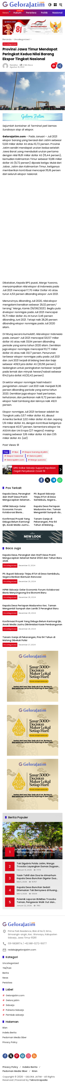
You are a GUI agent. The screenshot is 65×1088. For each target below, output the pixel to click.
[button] (50, 5)
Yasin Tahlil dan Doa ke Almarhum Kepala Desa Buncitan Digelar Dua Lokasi (36, 877)
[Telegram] (53, 480)
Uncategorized (10, 44)
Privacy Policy (10, 1042)
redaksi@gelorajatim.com (22, 949)
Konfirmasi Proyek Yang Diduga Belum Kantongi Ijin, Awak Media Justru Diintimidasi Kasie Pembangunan (16, 522)
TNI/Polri (7, 968)
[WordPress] (22, 1055)
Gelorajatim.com (15, 459)
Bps (16, 452)
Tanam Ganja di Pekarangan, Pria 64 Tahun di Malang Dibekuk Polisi (45, 522)
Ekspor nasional (15, 455)
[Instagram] (28, 1055)
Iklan (5, 1027)
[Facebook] (41, 480)
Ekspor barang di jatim (36, 452)
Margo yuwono (38, 459)
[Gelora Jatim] (24, 4)
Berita (6, 972)
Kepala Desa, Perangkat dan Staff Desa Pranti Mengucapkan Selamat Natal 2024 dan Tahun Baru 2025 (16, 497)
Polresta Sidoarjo (15, 1010)
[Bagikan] (59, 66)
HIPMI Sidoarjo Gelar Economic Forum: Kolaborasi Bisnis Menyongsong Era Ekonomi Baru (14, 509)
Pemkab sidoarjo (15, 1014)
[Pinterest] (16, 1055)
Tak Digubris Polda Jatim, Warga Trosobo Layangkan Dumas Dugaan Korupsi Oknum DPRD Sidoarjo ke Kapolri (37, 865)
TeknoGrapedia (38, 1080)
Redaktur (14, 65)
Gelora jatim (35, 455)
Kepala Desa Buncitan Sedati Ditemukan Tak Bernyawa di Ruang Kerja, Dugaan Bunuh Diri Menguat (37, 889)
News (5, 977)
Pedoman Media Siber (15, 1037)
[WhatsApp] (59, 480)
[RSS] (34, 1055)
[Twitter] (47, 480)
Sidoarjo (10, 1005)
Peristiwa (7, 982)
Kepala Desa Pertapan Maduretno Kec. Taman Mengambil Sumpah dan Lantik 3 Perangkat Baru (48, 509)
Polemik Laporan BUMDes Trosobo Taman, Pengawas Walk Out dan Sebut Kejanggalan (36, 901)
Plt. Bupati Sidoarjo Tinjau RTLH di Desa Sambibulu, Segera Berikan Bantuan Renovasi (45, 497)
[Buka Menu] (55, 5)
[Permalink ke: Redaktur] (6, 66)
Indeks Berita (9, 1032)
